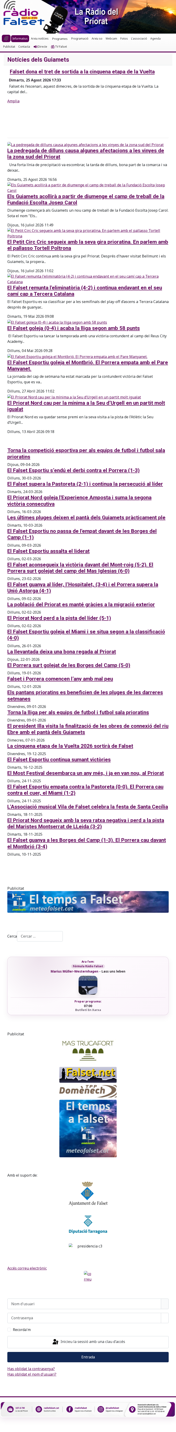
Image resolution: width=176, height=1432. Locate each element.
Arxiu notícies (40, 38)
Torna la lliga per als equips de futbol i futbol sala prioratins (78, 712)
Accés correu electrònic (27, 1268)
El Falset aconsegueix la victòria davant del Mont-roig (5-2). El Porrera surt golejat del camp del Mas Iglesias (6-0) (80, 568)
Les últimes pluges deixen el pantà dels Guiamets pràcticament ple (86, 517)
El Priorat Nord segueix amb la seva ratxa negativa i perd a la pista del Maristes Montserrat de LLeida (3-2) (85, 823)
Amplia (13, 101)
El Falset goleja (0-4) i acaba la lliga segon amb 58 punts (73, 328)
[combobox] (40, 936)
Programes (60, 39)
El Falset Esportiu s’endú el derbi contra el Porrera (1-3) (73, 470)
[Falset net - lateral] (88, 1075)
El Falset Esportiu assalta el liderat (48, 551)
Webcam (111, 38)
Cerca (12, 936)
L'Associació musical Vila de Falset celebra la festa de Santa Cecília (87, 807)
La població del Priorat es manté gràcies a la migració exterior (81, 604)
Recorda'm (22, 1329)
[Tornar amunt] (170, 1426)
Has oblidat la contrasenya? (31, 1368)
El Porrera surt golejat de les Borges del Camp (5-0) (68, 665)
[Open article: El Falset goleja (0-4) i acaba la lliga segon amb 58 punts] (57, 321)
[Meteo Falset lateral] (88, 1128)
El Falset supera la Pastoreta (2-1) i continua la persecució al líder (85, 484)
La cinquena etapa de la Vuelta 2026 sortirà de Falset (70, 746)
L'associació (139, 38)
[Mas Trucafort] (88, 1051)
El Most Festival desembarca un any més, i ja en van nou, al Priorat (85, 773)
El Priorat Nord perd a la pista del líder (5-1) (59, 618)
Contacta (24, 47)
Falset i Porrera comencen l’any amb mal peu (60, 679)
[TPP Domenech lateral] (88, 1091)
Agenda (155, 38)
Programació (79, 38)
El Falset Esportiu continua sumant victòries (59, 759)
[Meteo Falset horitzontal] (88, 902)
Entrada (88, 1357)
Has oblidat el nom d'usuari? (31, 1374)
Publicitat (9, 47)
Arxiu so (97, 38)
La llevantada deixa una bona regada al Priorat (61, 652)
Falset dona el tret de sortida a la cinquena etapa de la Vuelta (82, 72)
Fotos (124, 38)
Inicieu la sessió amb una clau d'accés (92, 1341)
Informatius (20, 38)
